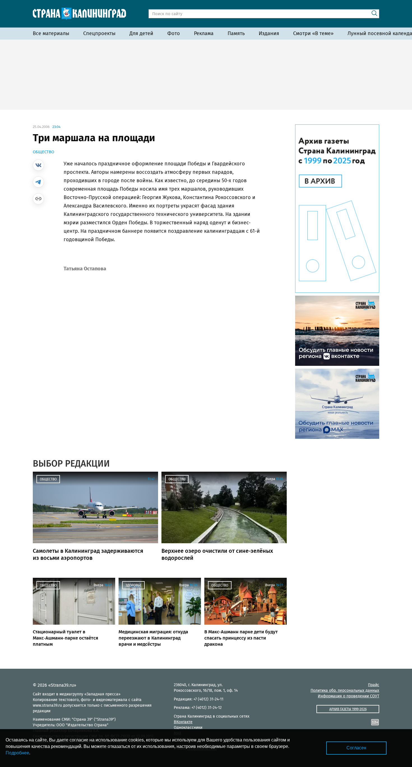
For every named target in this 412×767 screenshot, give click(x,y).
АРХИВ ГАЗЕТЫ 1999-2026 (348, 709)
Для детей (141, 33)
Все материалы (51, 33)
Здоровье (133, 585)
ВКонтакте (183, 722)
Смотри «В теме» (313, 33)
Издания (269, 33)
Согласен (356, 747)
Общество (43, 151)
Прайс (373, 684)
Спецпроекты (99, 33)
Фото (173, 33)
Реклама (204, 33)
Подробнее (17, 752)
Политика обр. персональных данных (345, 690)
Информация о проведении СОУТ (348, 696)
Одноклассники (188, 727)
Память (236, 33)
